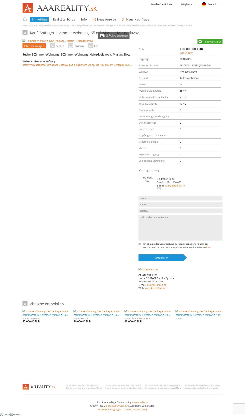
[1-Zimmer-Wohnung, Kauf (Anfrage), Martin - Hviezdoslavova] (58, 40)
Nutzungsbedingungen (109, 409)
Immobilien (39, 19)
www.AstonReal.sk (155, 288)
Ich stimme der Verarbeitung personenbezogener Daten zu (175, 243)
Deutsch (212, 4)
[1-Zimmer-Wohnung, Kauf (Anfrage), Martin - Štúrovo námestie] (156, 311)
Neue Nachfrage (137, 19)
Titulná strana (25, 19)
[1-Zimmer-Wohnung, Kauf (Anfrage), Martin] (199, 311)
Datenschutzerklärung (135, 409)
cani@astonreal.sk (175, 185)
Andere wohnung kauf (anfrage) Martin (201, 388)
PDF (96, 46)
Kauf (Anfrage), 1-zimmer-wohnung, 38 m (148, 314)
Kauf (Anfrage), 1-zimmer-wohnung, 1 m (198, 314)
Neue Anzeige (106, 19)
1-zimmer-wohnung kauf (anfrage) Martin (123, 385)
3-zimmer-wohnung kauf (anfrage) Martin (202, 385)
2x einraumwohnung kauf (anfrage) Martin (163, 388)
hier (208, 247)
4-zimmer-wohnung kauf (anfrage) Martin (84, 388)
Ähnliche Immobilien (47, 303)
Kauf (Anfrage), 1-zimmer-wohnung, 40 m (46, 314)
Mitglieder (187, 4)
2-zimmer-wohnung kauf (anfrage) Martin (163, 385)
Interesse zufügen (34, 46)
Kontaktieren (161, 257)
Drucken (79, 46)
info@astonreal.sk (156, 284)
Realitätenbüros (64, 19)
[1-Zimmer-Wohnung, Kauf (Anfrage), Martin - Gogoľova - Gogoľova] (56, 311)
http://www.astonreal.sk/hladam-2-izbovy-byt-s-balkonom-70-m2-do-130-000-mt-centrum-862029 (77, 64)
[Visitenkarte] (159, 188)
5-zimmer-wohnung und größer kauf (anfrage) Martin (128, 388)
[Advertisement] (122, 351)
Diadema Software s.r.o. (118, 405)
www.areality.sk (140, 402)
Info (84, 19)
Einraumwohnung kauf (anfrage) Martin (83, 385)
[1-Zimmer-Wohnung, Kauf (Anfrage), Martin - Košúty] (100, 311)
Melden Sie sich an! (161, 4)
